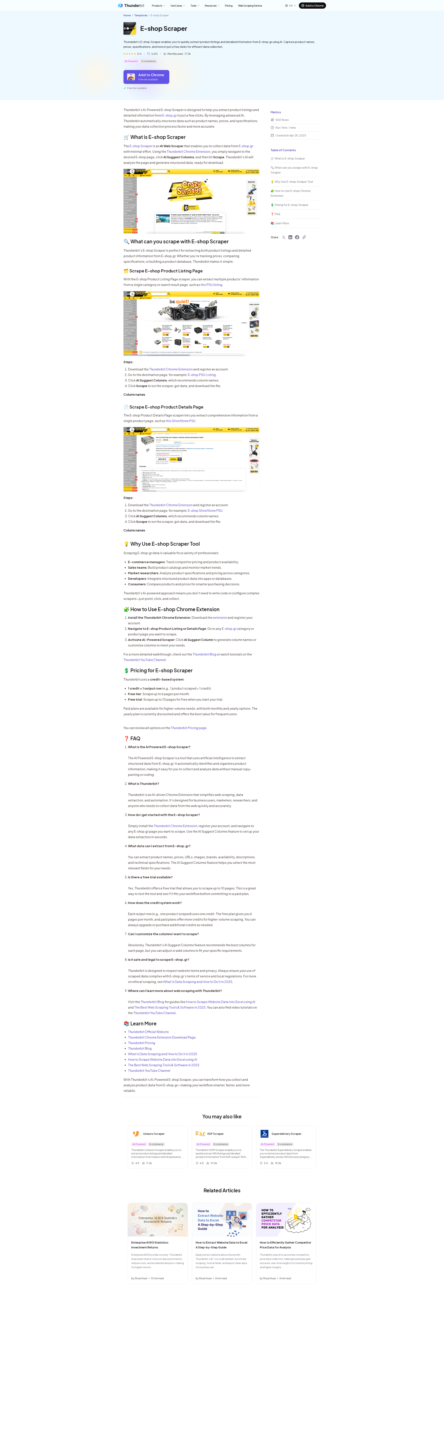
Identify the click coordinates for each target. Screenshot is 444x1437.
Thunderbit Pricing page (189, 728)
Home (127, 15)
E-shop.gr (169, 115)
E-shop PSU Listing (202, 375)
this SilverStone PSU (180, 421)
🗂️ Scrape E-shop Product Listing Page (163, 270)
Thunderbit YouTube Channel (144, 660)
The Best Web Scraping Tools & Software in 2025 (170, 1007)
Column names (134, 394)
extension (220, 617)
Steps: (128, 362)
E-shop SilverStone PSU (205, 510)
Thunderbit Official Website (148, 1032)
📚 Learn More (140, 1023)
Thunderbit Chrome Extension (188, 151)
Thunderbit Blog (204, 654)
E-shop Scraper (141, 146)
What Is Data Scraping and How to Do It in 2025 (197, 982)
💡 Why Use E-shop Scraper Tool (161, 544)
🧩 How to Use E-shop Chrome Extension (171, 609)
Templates (140, 15)
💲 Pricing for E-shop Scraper (158, 670)
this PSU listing (211, 285)
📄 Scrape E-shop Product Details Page (163, 406)
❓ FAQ (131, 738)
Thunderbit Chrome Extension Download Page (162, 1037)
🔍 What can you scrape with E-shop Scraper (176, 241)
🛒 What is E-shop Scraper (154, 137)
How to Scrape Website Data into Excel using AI (220, 1002)
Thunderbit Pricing (141, 1043)
